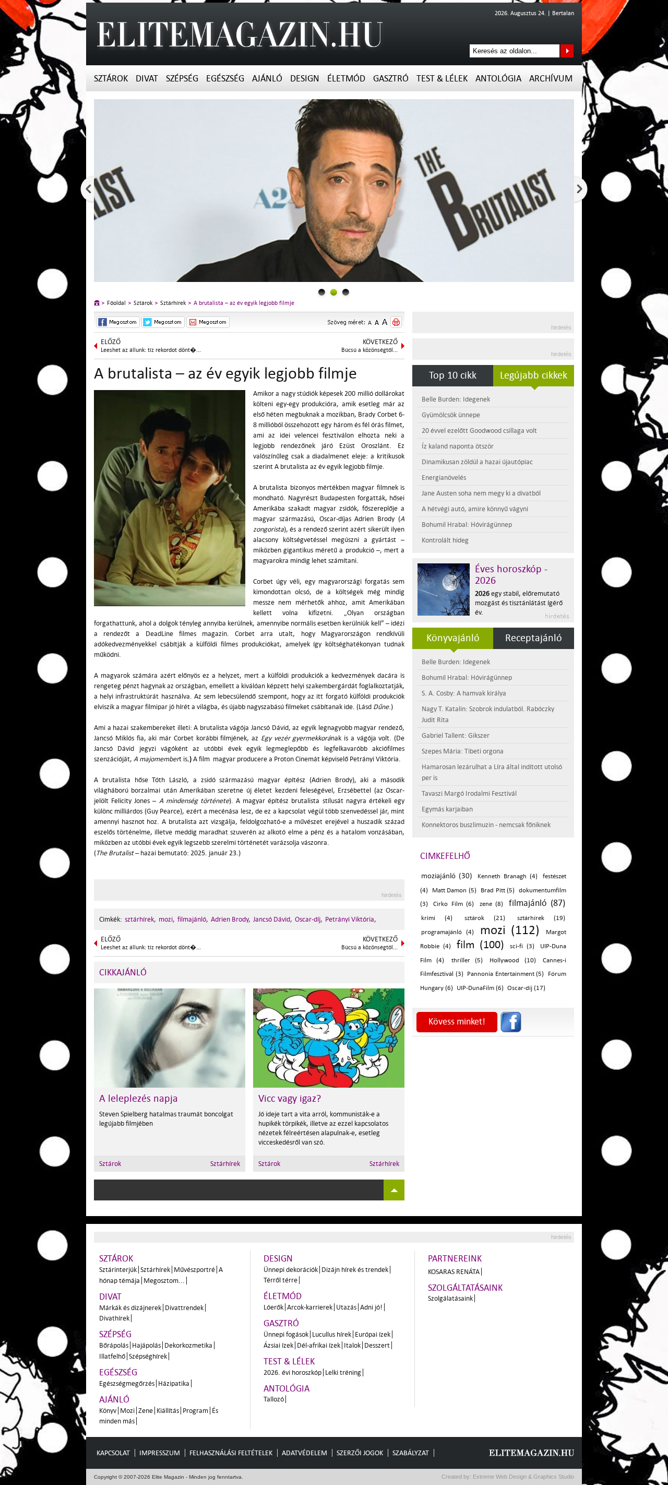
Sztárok (111, 79)
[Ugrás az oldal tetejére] (394, 1190)
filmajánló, (192, 919)
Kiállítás (168, 1411)
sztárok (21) (484, 918)
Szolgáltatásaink (465, 1288)
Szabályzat (410, 1453)
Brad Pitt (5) (498, 890)
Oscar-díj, (309, 919)
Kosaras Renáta (454, 1272)
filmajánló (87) (537, 903)
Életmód (346, 79)
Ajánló (267, 79)
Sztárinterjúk (118, 1270)
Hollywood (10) (512, 960)
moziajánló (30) (446, 875)
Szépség (182, 79)
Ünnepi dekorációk (291, 1270)
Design (304, 79)
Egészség (225, 79)
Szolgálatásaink (450, 1298)
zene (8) (491, 904)
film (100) (480, 944)
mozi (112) (510, 930)
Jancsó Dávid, (272, 919)
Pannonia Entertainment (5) (505, 974)
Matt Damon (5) (454, 890)
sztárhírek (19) (541, 918)
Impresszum (159, 1453)
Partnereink (455, 1259)
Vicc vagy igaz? (289, 1098)
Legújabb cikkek (533, 375)
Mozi (127, 1411)
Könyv (107, 1411)
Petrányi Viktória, (350, 919)
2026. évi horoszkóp (292, 1372)
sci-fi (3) (522, 946)
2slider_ (345, 292)
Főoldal (116, 303)
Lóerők (273, 1307)
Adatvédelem (304, 1453)
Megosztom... (164, 1280)
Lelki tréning (343, 1372)
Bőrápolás (113, 1345)
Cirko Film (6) (453, 904)
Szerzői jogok (360, 1453)
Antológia (498, 79)
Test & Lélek (442, 79)
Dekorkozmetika (188, 1345)
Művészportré (194, 1270)
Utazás (346, 1307)
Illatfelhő (112, 1356)
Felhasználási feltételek (230, 1453)
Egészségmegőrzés (126, 1383)
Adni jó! (371, 1307)
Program (195, 1411)
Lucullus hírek (331, 1334)
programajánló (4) (447, 932)
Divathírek (114, 1318)
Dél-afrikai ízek (318, 1345)
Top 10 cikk (452, 375)
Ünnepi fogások (286, 1334)
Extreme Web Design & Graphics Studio (522, 1477)
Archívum (550, 79)
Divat (147, 79)
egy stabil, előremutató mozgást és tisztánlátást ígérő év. (519, 603)
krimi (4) (436, 918)
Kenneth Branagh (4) (508, 876)
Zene (145, 1411)
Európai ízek (372, 1334)
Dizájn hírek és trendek (354, 1270)
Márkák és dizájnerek (130, 1308)
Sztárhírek (173, 303)
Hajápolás (146, 1345)
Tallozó (274, 1399)
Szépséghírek (148, 1356)
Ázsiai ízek (278, 1345)
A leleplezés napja (138, 1098)
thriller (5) (467, 960)
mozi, (167, 919)
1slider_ (333, 292)
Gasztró (391, 79)
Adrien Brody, (230, 919)
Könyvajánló (453, 638)
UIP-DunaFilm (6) (480, 988)
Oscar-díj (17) (526, 988)
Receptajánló (533, 638)
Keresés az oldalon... (567, 50)
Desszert (377, 1345)
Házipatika (173, 1383)
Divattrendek (184, 1308)
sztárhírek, (140, 919)
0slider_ (321, 292)
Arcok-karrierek (309, 1307)
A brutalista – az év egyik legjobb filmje (244, 303)
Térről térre (280, 1280)
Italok (352, 1345)
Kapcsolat (113, 1453)
